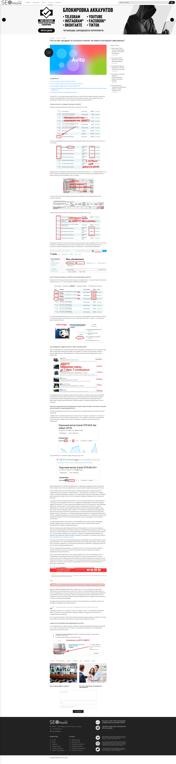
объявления (87, 660)
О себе (54, 740)
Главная (27, 2)
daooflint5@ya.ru (56, 731)
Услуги (43, 2)
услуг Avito (62, 281)
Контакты (58, 2)
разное (93, 660)
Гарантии (54, 744)
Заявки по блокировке (58, 750)
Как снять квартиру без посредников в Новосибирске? (90, 686)
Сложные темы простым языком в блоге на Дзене (114, 727)
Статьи (50, 2)
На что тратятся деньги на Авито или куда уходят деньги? (67, 83)
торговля (69, 660)
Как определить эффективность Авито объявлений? (65, 86)
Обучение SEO (76, 740)
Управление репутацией (78, 748)
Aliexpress (75, 660)
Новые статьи (114, 45)
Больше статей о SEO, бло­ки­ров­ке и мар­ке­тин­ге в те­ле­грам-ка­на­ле (113, 721)
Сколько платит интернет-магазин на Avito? (63, 81)
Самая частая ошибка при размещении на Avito (64, 92)
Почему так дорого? (57, 748)
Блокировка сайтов (77, 746)
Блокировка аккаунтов (78, 744)
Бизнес (59, 684)
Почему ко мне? (56, 746)
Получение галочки (77, 750)
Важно (54, 742)
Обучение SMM (76, 742)
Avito (81, 660)
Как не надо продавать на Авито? (59, 686)
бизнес (52, 660)
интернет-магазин (60, 660)
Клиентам (36, 2)
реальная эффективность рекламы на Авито (62, 537)
